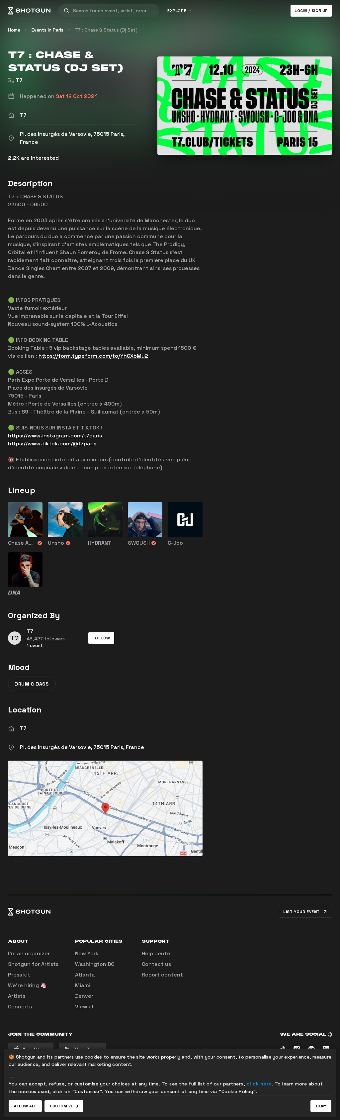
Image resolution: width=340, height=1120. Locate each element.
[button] (101, 638)
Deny (321, 1106)
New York (87, 953)
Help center (157, 953)
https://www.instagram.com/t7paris (55, 435)
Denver (84, 995)
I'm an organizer (29, 953)
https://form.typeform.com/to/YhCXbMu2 (93, 355)
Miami (82, 985)
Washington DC (94, 964)
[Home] (29, 11)
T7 (19, 80)
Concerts (20, 1006)
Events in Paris (47, 30)
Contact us (156, 964)
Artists (16, 995)
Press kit (19, 974)
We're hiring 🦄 (27, 985)
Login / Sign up (311, 10)
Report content (162, 974)
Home (14, 30)
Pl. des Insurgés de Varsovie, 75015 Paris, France (82, 747)
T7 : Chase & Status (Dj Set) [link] (106, 30)
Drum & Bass (32, 684)
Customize (61, 1106)
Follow (101, 638)
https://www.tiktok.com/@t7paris (52, 443)
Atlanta (85, 974)
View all (85, 1006)
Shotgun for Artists (33, 964)
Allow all (25, 1106)
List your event (301, 911)
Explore (176, 10)
